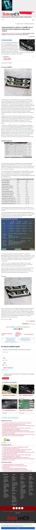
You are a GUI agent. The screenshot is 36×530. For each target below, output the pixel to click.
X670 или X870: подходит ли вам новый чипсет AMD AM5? (14, 468)
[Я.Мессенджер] (14, 329)
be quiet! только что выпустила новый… (22, 496)
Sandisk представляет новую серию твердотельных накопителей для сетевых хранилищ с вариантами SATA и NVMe (18, 426)
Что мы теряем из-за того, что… (31, 493)
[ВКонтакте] (15, 329)
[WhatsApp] (20, 329)
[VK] (19, 508)
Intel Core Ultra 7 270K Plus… (6, 477)
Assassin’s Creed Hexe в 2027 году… (31, 486)
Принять (18, 528)
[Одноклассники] (16, 329)
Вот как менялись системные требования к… (14, 497)
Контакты (18, 512)
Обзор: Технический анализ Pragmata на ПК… (14, 479)
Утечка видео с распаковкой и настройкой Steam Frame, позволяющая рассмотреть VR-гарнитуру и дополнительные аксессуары (16, 423)
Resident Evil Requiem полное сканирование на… (14, 489)
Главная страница (5, 33)
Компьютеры (12, 33)
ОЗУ (6, 333)
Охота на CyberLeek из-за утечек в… (22, 482)
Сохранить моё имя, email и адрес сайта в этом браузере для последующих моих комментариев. (18, 374)
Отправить (6, 378)
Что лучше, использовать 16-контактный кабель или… (6, 495)
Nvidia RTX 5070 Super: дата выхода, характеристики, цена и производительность (14, 466)
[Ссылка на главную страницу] (11, 13)
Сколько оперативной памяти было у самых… (6, 490)
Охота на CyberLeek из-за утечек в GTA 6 (11, 448)
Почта (4, 362)
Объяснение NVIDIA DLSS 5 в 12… (14, 501)
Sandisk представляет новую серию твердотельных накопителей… (23, 491)
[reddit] (21, 329)
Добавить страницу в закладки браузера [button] (10, 417)
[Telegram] (18, 329)
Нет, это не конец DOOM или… (31, 490)
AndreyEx (32, 321)
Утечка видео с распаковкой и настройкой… (23, 486)
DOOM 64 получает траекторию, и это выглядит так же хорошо (15, 447)
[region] (18, 526)
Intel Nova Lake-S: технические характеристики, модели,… (6, 486)
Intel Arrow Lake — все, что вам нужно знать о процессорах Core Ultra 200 (17, 470)
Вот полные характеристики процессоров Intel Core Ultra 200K (15, 469)
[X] (19, 329)
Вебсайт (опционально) (8, 367)
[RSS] (14, 508)
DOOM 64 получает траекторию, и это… (23, 478)
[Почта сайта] (16, 508)
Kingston (18, 332)
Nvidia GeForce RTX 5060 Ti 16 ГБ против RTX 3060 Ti (13, 464)
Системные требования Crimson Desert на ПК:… (6, 481)
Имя (4, 358)
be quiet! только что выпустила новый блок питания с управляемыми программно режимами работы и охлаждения (16, 429)
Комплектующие (18, 33)
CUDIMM (3, 333)
